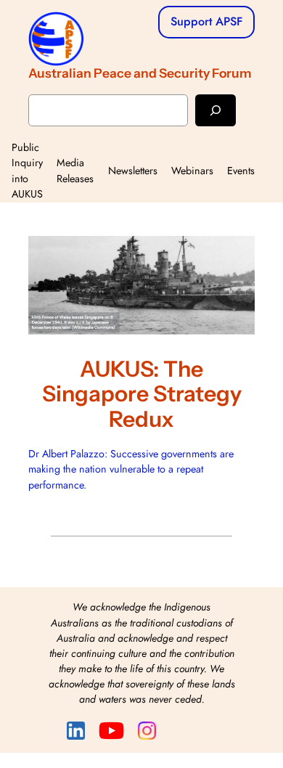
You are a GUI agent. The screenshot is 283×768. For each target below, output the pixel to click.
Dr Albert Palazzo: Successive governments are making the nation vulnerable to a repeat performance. (131, 469)
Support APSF (206, 21)
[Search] (215, 110)
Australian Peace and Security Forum (140, 73)
